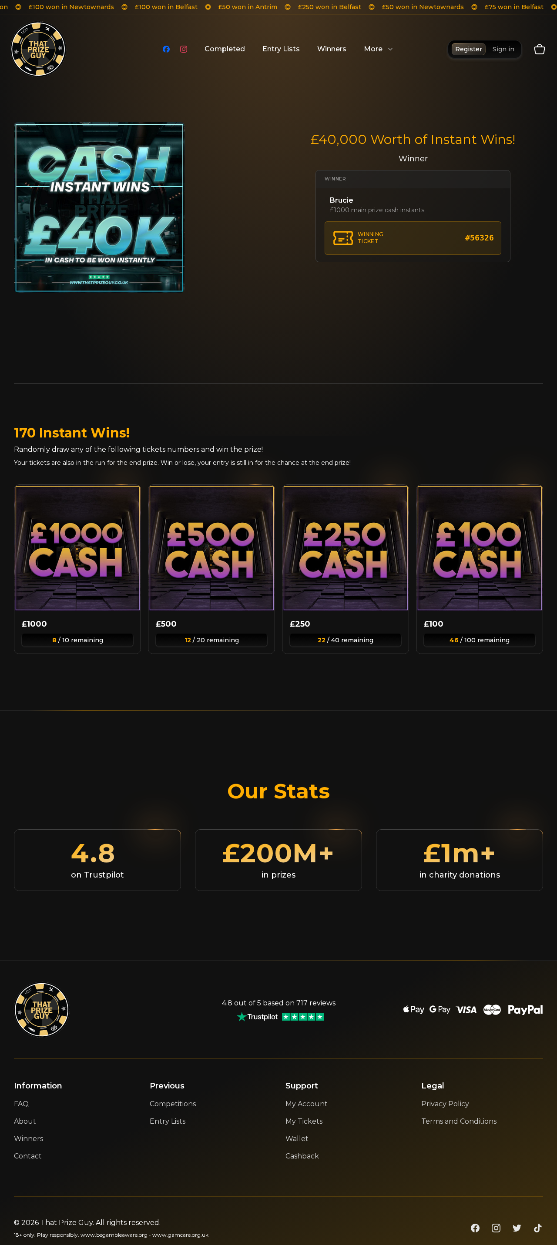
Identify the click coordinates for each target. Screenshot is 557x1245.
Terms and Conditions (459, 1121)
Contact (28, 1156)
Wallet (297, 1139)
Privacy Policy (445, 1104)
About (25, 1121)
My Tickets (303, 1121)
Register (468, 49)
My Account (306, 1104)
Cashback (302, 1156)
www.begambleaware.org (114, 1235)
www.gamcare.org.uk (180, 1235)
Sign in (503, 49)
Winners (331, 49)
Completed (225, 49)
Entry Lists (281, 49)
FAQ (21, 1104)
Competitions (173, 1104)
